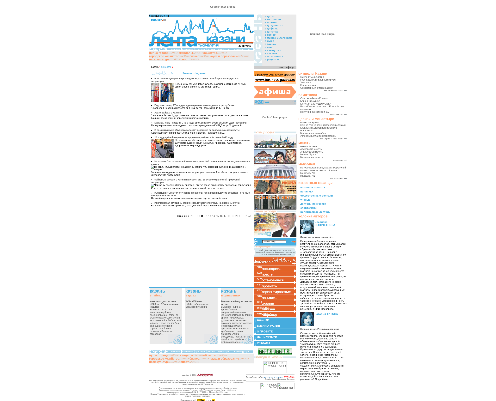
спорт (185, 59)
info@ (193, 400)
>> (240, 216)
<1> (192, 216)
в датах (269, 16)
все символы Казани (333, 91)
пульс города (158, 52)
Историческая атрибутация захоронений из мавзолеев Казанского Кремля (323, 169)
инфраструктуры (242, 49)
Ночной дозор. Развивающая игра (319, 329)
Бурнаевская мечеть (311, 157)
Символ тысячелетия (312, 77)
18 (229, 216)
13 (209, 216)
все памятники (336, 115)
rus (281, 67)
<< (198, 216)
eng (291, 67)
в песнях (270, 34)
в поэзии (270, 22)
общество (210, 52)
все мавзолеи (336, 179)
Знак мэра (305, 82)
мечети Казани (308, 146)
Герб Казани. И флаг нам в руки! (318, 79)
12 (205, 216)
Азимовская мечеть (311, 149)
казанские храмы (309, 122)
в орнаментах (273, 56)
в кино (268, 47)
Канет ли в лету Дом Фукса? (315, 103)
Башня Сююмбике (310, 101)
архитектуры (224, 49)
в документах (273, 25)
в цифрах (271, 28)
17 (225, 216)
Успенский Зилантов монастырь (318, 136)
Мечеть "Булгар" (309, 154)
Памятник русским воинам (314, 112)
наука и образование (224, 56)
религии (211, 49)
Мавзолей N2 (307, 175)
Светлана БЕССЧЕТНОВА (324, 223)
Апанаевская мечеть (311, 151)
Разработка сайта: (270, 377)
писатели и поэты (312, 187)
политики (306, 191)
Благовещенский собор (313, 133)
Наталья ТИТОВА (326, 313)
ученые (305, 199)
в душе (269, 40)
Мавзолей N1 (307, 173)
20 (236, 216)
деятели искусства (313, 203)
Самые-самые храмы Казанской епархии (323, 125)
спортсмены (308, 207)
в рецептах (272, 59)
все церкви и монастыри (331, 139)
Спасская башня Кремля (314, 98)
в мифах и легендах (278, 37)
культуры (200, 49)
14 (213, 216)
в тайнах (270, 44)
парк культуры (159, 59)
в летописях (272, 19)
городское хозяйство (164, 56)
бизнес (194, 56)
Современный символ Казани (316, 88)
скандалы (186, 52)
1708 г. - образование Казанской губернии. (197, 304)
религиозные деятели (315, 211)
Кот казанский (308, 85)
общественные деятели (316, 195)
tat (286, 67)
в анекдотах (272, 50)
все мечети (338, 160)
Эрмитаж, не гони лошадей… (317, 237)
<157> (248, 216)
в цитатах (271, 31)
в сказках (270, 53)
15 (217, 216)
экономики (187, 49)
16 (221, 216)
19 (233, 216)
